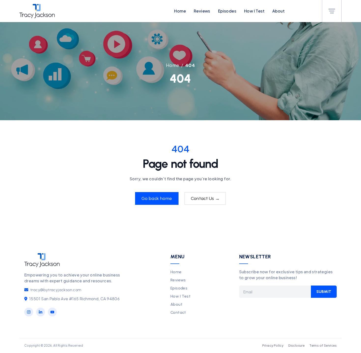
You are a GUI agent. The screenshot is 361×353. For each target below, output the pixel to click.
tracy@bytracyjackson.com (56, 290)
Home (180, 10)
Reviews (202, 10)
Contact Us (205, 198)
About (278, 10)
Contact (178, 312)
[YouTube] (52, 312)
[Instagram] (28, 312)
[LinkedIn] (40, 312)
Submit (323, 291)
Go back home (156, 198)
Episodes (227, 10)
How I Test (254, 10)
